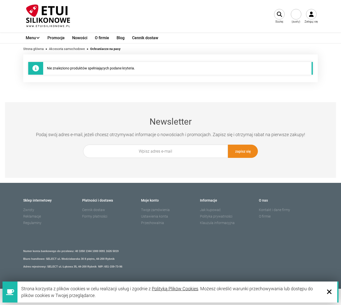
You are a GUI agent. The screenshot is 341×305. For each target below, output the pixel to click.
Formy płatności (94, 216)
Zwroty (28, 210)
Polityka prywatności (216, 216)
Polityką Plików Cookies (175, 288)
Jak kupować (210, 210)
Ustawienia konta (154, 216)
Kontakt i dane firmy (274, 210)
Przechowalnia (152, 223)
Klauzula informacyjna (217, 223)
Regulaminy (32, 223)
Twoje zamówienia (155, 210)
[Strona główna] (48, 16)
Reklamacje (32, 216)
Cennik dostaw (93, 210)
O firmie (265, 216)
